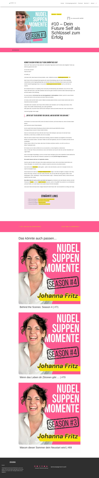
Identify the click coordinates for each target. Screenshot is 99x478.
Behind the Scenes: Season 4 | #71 (39, 307)
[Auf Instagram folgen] (35, 466)
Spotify (31, 182)
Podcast (80, 3)
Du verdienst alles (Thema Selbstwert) (46, 199)
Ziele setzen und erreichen (43, 200)
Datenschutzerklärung (44, 468)
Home (62, 3)
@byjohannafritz (42, 202)
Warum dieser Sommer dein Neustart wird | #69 (46, 447)
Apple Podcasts (42, 182)
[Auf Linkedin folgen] (47, 466)
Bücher (86, 3)
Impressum (37, 468)
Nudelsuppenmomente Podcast (54, 84)
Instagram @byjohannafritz (44, 171)
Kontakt (3, 465)
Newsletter (35, 167)
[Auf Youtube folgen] (44, 466)
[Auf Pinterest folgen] (42, 466)
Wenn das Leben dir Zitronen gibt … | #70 (43, 377)
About (92, 3)
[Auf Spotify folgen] (37, 466)
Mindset (54, 14)
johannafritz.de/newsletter (44, 204)
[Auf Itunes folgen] (39, 466)
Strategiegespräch (71, 3)
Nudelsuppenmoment (63, 77)
